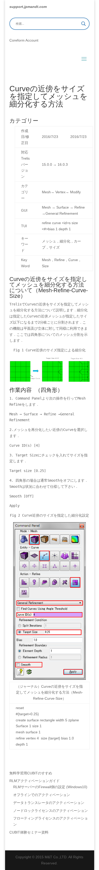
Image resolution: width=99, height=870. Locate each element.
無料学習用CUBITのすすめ (30, 773)
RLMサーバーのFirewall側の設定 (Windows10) (50, 787)
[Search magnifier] (83, 23)
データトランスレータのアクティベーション (48, 803)
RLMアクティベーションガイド (34, 781)
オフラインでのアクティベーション (41, 795)
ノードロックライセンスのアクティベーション (50, 811)
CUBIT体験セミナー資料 (28, 832)
